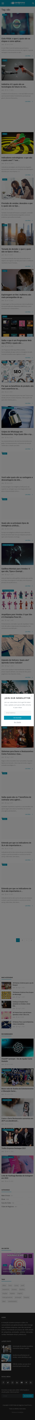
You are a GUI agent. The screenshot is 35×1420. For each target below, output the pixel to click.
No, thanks (17, 722)
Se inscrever (17, 718)
